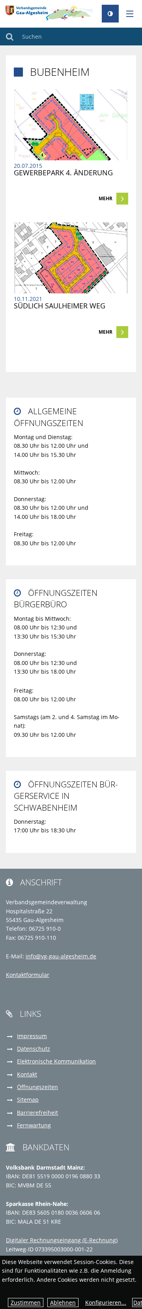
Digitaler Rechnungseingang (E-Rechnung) (62, 1240)
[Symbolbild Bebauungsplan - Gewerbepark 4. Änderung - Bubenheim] (71, 124)
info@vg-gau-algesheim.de (61, 956)
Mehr (105, 198)
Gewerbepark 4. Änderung (63, 172)
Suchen (10, 36)
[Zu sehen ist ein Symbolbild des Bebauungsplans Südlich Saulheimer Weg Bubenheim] (71, 257)
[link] (71, 147)
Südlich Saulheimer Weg (59, 305)
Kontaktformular (27, 974)
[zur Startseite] (50, 12)
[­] (127, 14)
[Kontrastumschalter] (110, 14)
